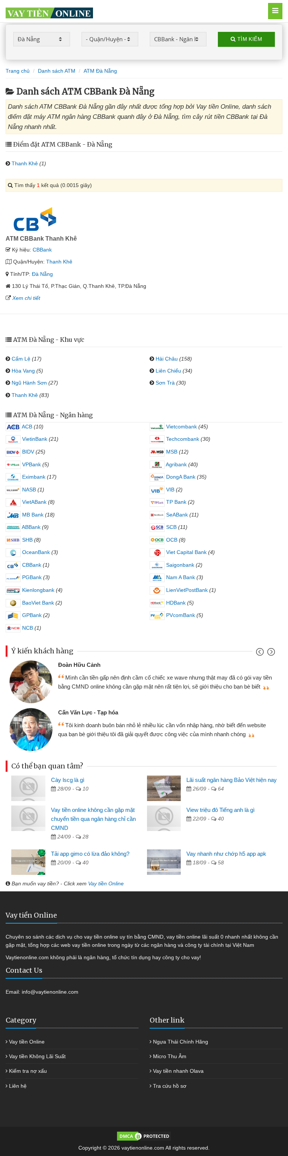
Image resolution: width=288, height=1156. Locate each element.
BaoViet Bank (37, 603)
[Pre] (261, 653)
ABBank (30, 527)
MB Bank (32, 515)
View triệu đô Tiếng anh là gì (220, 810)
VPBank (31, 464)
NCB (27, 628)
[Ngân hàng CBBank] (36, 219)
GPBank (31, 615)
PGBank (31, 577)
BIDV (27, 452)
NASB (28, 490)
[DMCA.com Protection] (144, 1136)
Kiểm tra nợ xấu (28, 1071)
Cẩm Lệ (21, 359)
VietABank (33, 502)
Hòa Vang (23, 371)
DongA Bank (180, 477)
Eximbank (33, 477)
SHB (27, 540)
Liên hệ (18, 1086)
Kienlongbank (37, 590)
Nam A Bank (180, 577)
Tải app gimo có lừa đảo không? (90, 854)
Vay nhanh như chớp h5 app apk (226, 854)
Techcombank (182, 439)
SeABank (176, 515)
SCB (171, 527)
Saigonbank (179, 565)
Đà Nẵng (42, 274)
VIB (169, 490)
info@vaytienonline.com (50, 992)
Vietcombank (181, 427)
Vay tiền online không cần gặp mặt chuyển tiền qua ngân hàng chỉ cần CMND (93, 819)
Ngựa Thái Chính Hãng (180, 1042)
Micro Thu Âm (169, 1056)
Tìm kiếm (249, 39)
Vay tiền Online (106, 883)
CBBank (42, 250)
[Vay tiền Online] (124, 11)
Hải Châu (167, 359)
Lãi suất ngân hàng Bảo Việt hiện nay (231, 780)
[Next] (270, 653)
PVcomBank (180, 615)
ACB (26, 427)
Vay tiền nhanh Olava (178, 1071)
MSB (171, 452)
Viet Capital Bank (186, 552)
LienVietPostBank (186, 590)
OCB (171, 540)
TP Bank (175, 502)
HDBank (175, 603)
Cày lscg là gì (67, 780)
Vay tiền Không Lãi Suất (37, 1056)
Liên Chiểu (168, 371)
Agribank (176, 464)
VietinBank (34, 439)
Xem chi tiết (26, 298)
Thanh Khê (25, 163)
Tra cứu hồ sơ (169, 1086)
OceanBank (35, 552)
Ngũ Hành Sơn (29, 383)
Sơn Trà (165, 383)
